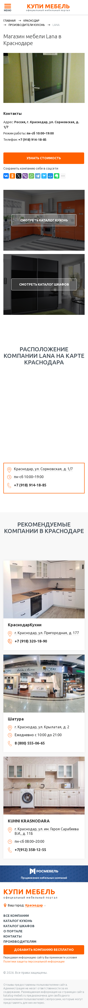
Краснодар (31, 20)
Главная (9, 20)
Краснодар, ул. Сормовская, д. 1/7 (43, 469)
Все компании (16, 915)
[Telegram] (37, 176)
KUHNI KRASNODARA (29, 821)
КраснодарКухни (25, 624)
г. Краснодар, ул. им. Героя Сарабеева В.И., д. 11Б (47, 831)
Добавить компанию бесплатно (44, 949)
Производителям (19, 941)
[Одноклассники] (12, 176)
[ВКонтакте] (6, 176)
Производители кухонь (27, 24)
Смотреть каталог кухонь (44, 220)
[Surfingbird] (44, 176)
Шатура (16, 719)
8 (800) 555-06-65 (30, 743)
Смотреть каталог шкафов (44, 284)
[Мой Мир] (50, 176)
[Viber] (25, 176)
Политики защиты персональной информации (34, 961)
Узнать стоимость (44, 158)
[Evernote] (56, 176)
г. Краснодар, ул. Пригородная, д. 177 (47, 633)
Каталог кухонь (17, 921)
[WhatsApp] (31, 176)
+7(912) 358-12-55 (30, 850)
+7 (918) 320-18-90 (31, 641)
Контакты (12, 936)
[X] (18, 176)
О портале (13, 931)
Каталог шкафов (19, 926)
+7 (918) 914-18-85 (32, 139)
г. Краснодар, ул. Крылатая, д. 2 (42, 727)
